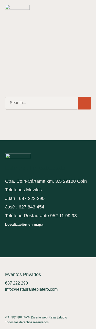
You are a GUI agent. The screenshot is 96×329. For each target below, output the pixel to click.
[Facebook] (8, 237)
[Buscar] (84, 103)
